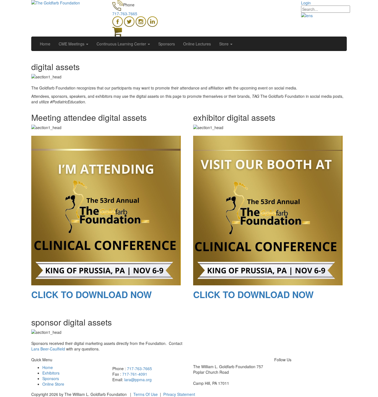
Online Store (53, 384)
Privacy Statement (179, 394)
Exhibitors (50, 373)
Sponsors (50, 378)
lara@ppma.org (138, 379)
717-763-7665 (124, 13)
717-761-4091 (134, 374)
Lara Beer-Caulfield (48, 349)
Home (47, 367)
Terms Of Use (145, 394)
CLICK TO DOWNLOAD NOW (91, 294)
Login (306, 3)
